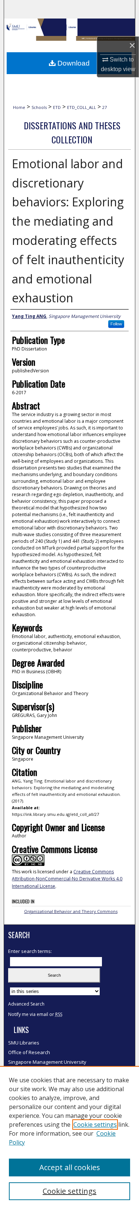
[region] (69, 1137)
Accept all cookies (69, 1167)
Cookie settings (95, 1124)
